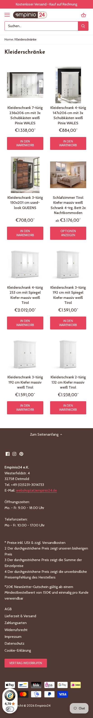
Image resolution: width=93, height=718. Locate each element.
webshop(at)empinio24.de (36, 490)
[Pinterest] (21, 453)
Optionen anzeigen (68, 233)
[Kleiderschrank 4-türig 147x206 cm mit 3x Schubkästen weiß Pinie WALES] (68, 85)
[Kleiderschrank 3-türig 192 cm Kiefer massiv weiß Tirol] (25, 354)
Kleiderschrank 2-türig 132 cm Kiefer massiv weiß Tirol (68, 382)
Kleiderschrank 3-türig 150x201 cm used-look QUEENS (25, 202)
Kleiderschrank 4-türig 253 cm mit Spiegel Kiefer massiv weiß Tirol (25, 295)
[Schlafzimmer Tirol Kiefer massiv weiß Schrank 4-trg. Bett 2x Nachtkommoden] (68, 175)
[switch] (10, 709)
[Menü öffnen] (7, 15)
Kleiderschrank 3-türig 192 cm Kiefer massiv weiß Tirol (25, 382)
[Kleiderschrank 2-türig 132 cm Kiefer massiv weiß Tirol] (68, 354)
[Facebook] (7, 453)
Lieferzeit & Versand (20, 616)
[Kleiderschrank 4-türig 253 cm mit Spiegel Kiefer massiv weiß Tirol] (25, 265)
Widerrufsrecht (16, 630)
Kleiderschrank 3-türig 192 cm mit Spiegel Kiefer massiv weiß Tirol (68, 295)
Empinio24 (43, 706)
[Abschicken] (83, 26)
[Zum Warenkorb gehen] (83, 15)
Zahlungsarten (16, 623)
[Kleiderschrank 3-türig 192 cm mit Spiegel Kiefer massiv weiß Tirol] (68, 265)
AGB (8, 609)
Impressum (13, 636)
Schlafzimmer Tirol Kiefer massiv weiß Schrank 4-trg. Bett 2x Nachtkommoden (68, 205)
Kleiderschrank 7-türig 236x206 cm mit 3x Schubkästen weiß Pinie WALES (25, 115)
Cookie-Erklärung (18, 650)
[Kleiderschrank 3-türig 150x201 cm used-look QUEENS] (25, 175)
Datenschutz (14, 643)
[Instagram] (14, 453)
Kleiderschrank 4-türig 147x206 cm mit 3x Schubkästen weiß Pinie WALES (68, 115)
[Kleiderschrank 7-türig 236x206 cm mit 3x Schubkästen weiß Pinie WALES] (25, 85)
